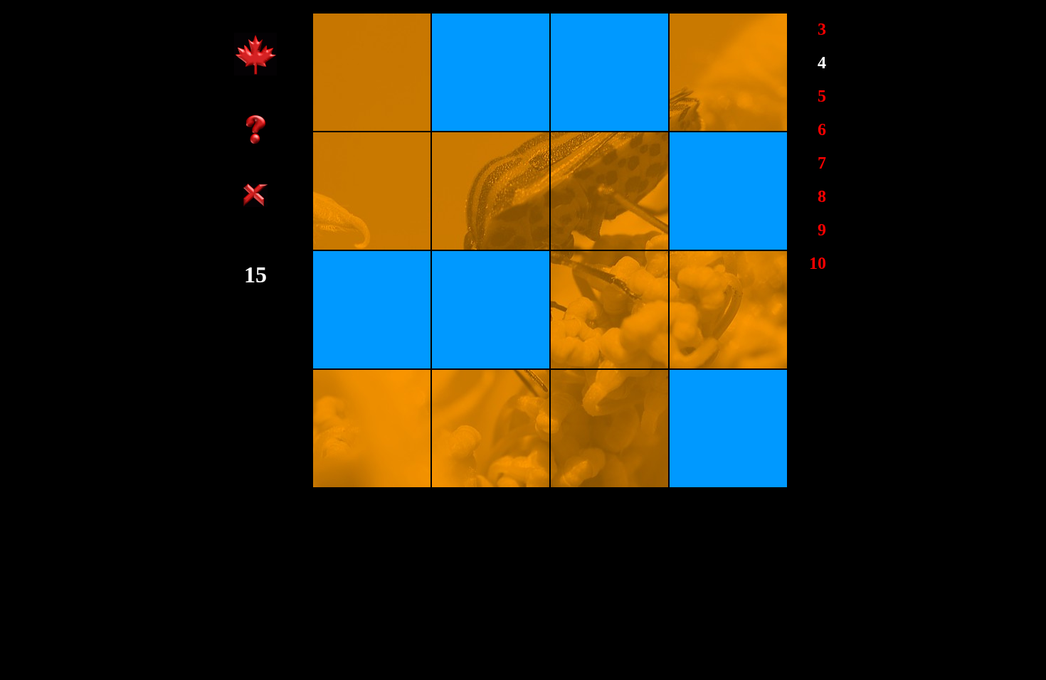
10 (817, 263)
